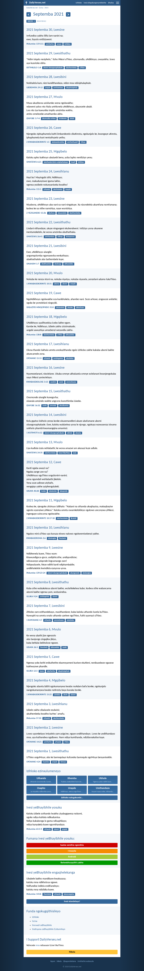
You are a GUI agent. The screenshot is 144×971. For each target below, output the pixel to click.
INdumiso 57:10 (33, 718)
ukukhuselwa (46, 264)
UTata (66, 742)
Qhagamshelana (69, 961)
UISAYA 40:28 (32, 491)
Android (72, 857)
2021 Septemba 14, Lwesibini (46, 415)
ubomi (64, 284)
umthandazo (58, 88)
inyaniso (46, 762)
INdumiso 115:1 (33, 189)
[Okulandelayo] (68, 14)
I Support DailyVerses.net (43, 939)
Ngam (52, 961)
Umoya (63, 762)
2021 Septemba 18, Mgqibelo (46, 317)
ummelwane (71, 382)
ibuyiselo (62, 538)
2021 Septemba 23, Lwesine (45, 199)
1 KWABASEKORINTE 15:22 (39, 694)
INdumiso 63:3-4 (34, 829)
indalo (43, 491)
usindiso (57, 695)
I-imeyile (72, 851)
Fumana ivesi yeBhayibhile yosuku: (50, 838)
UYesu (83, 142)
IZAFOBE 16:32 (33, 405)
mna (38, 945)
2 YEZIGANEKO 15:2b (36, 213)
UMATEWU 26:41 (34, 237)
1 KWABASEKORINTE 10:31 (39, 284)
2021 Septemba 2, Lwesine (44, 727)
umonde (53, 406)
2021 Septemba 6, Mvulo (43, 629)
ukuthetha (51, 671)
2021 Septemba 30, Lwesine (45, 30)
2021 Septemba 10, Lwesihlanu (47, 527)
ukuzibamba (63, 406)
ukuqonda (63, 491)
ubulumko (53, 491)
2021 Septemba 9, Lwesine (44, 548)
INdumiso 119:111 (34, 44)
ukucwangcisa (69, 894)
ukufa (65, 695)
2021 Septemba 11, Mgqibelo (46, 500)
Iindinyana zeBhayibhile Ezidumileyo (48, 929)
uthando (47, 189)
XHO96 (30, 21)
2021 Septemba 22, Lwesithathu (48, 222)
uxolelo (53, 382)
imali (73, 162)
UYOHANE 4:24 (33, 762)
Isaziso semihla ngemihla (72, 845)
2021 (47, 8)
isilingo (60, 237)
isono (42, 671)
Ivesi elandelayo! (72, 901)
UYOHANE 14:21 (33, 742)
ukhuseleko (68, 264)
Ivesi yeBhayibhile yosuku (44, 807)
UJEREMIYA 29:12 (34, 88)
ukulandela (60, 308)
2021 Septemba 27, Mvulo (44, 97)
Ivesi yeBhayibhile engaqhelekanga (50, 872)
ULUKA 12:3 (31, 671)
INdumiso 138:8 (33, 335)
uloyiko (70, 308)
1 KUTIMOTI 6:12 (34, 433)
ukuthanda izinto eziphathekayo (56, 162)
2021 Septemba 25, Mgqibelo (46, 151)
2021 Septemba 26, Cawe (43, 128)
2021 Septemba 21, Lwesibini (46, 246)
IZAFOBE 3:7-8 (33, 118)
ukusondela (62, 213)
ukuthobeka (57, 189)
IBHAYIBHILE (41, 21)
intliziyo (67, 44)
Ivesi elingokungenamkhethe (95, 3)
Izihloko (79, 3)
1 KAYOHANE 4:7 (34, 620)
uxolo (61, 382)
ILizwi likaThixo (64, 453)
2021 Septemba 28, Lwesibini (46, 77)
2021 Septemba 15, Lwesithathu (48, 391)
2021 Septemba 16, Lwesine (45, 367)
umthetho (50, 44)
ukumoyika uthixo (49, 119)
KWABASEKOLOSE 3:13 (37, 382)
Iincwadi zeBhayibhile (42, 925)
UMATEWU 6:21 (33, 162)
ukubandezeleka (58, 142)
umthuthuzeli (72, 142)
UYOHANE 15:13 (33, 358)
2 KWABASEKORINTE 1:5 (37, 142)
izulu (74, 453)
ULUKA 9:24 (31, 596)
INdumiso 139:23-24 (35, 573)
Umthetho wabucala (85, 961)
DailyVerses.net (32, 8)
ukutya (56, 284)
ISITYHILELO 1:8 (33, 68)
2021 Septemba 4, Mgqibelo (45, 680)
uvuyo (59, 44)
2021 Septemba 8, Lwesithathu (47, 582)
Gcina (41, 8)
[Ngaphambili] (28, 14)
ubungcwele (74, 573)
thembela (44, 647)
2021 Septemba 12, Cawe (43, 462)
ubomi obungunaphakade (53, 68)
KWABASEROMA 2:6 (36, 538)
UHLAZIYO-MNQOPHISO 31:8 (40, 307)
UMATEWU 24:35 (34, 453)
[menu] (117, 4)
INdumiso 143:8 (33, 894)
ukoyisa (78, 433)
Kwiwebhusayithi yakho (72, 863)
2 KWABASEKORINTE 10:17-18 (40, 518)
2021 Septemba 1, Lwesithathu (47, 751)
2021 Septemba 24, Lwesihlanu (47, 171)
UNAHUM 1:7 (32, 264)
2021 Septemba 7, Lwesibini (45, 606)
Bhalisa (111, 3)
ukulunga (57, 264)
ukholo (69, 433)
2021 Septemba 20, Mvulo (44, 273)
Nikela (72, 952)
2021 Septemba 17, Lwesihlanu (47, 344)
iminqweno (70, 237)
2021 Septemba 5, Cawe (42, 657)
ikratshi (73, 518)
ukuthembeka (71, 68)
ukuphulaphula (71, 88)
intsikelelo (63, 119)
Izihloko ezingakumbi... (72, 798)
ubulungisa (52, 538)
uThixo (82, 68)
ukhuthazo (80, 308)
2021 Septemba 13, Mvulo (44, 442)
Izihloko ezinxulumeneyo (43, 771)
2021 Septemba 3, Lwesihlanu (46, 704)
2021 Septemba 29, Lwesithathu (48, 53)
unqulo (47, 88)
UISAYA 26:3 (32, 647)
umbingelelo (58, 358)
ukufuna (51, 213)
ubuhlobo (69, 358)
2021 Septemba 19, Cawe (43, 293)
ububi (72, 119)
